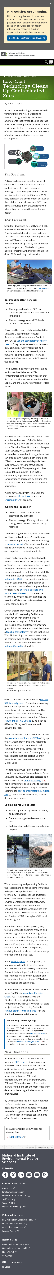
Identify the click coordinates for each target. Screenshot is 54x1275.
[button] (46, 62)
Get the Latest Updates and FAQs (25, 38)
